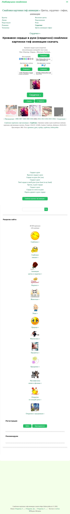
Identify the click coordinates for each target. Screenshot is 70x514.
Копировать (43, 55)
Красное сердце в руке (35, 175)
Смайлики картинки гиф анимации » (21, 10)
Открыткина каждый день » (35, 398)
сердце (40, 127)
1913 (43, 119)
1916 (54, 119)
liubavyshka (54, 127)
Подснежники (40, 20)
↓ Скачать (29, 101)
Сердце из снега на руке (35, 190)
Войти (27, 426)
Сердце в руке (35, 172)
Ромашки (5, 25)
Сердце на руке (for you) (35, 177)
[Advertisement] (35, 150)
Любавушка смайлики (14, 2)
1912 (39, 119)
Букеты (4, 17)
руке (35, 127)
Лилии (4, 20)
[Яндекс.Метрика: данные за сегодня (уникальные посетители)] (35, 511)
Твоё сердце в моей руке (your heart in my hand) (35, 182)
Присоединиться (40, 426)
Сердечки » (35, 33)
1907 (20, 119)
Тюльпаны (5, 28)
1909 (28, 119)
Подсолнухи (6, 23)
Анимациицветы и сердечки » (35, 272)
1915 (50, 119)
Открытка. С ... (20, 509)
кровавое (31, 127)
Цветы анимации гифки (43, 28)
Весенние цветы (41, 17)
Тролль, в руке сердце (35, 185)
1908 (24, 119)
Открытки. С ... (42, 509)
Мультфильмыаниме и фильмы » (35, 382)
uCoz (58, 509)
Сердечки (38, 25)
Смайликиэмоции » (35, 256)
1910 (31, 119)
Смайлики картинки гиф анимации (16, 123)
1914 (46, 119)
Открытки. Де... (31, 509)
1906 (17, 119)
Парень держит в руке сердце (35, 192)
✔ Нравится (40, 101)
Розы (37, 23)
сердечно (47, 127)
